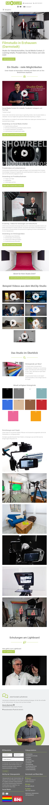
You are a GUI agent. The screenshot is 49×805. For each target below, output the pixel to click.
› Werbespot (28, 759)
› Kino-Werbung (29, 764)
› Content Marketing (30, 769)
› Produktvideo (29, 754)
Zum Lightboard (7, 651)
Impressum (28, 793)
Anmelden (5, 771)
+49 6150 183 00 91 (30, 790)
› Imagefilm (28, 757)
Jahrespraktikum (29, 795)
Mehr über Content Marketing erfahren (14, 134)
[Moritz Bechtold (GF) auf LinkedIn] (18, 7)
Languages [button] (28, 6)
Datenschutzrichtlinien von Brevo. (9, 768)
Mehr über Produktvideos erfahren (13, 185)
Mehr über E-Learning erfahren (12, 244)
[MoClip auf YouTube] (20, 7)
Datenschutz (35, 793)
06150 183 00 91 (38, 3)
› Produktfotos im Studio (31, 755)
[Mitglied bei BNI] (18, 799)
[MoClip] (14, 3)
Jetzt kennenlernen (8, 59)
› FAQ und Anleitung (30, 768)
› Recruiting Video (29, 761)
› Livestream (28, 762)
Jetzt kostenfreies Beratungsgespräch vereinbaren (24, 278)
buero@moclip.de (28, 3)
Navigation (8, 10)
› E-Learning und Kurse (31, 766)
